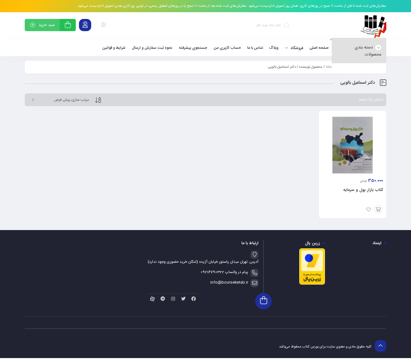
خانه (329, 67)
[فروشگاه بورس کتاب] (373, 26)
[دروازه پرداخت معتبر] (312, 284)
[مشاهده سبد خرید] (68, 25)
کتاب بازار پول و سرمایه (363, 189)
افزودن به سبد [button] (378, 209)
